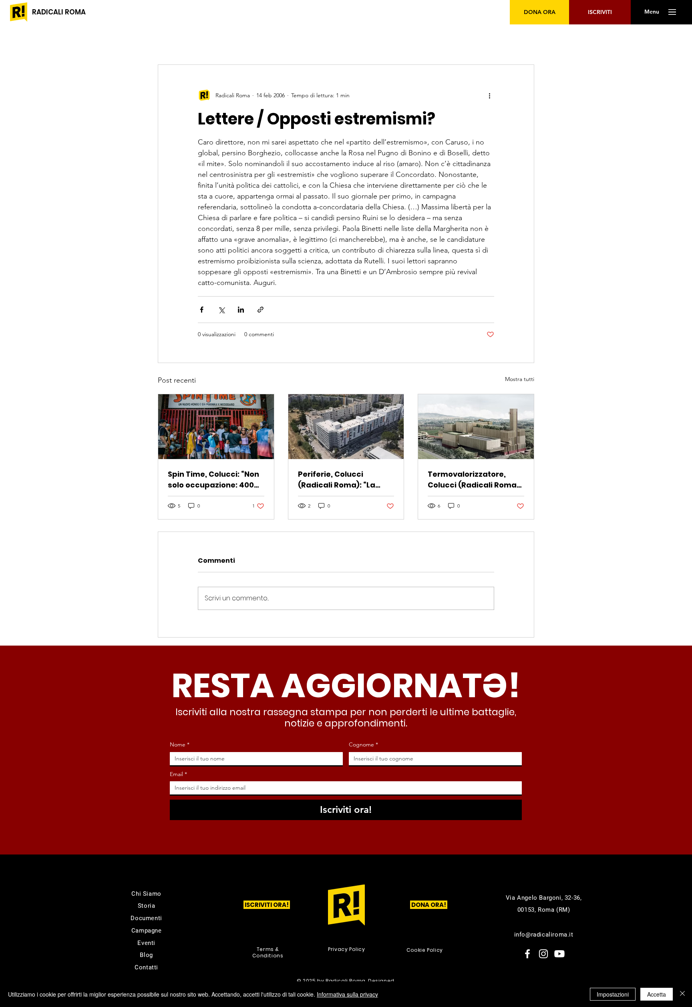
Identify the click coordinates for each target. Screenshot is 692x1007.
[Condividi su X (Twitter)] (221, 309)
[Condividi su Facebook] (201, 309)
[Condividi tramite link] (260, 309)
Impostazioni (613, 994)
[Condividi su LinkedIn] (241, 309)
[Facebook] (527, 954)
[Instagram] (543, 954)
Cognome (363, 744)
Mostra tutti (519, 379)
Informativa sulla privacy (347, 994)
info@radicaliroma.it (543, 934)
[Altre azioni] (489, 95)
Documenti (146, 918)
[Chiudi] (682, 994)
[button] (651, 12)
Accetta (656, 994)
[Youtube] (559, 954)
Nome (179, 744)
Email (178, 774)
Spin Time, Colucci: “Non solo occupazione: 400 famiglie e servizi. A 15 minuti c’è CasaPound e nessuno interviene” (213, 479)
